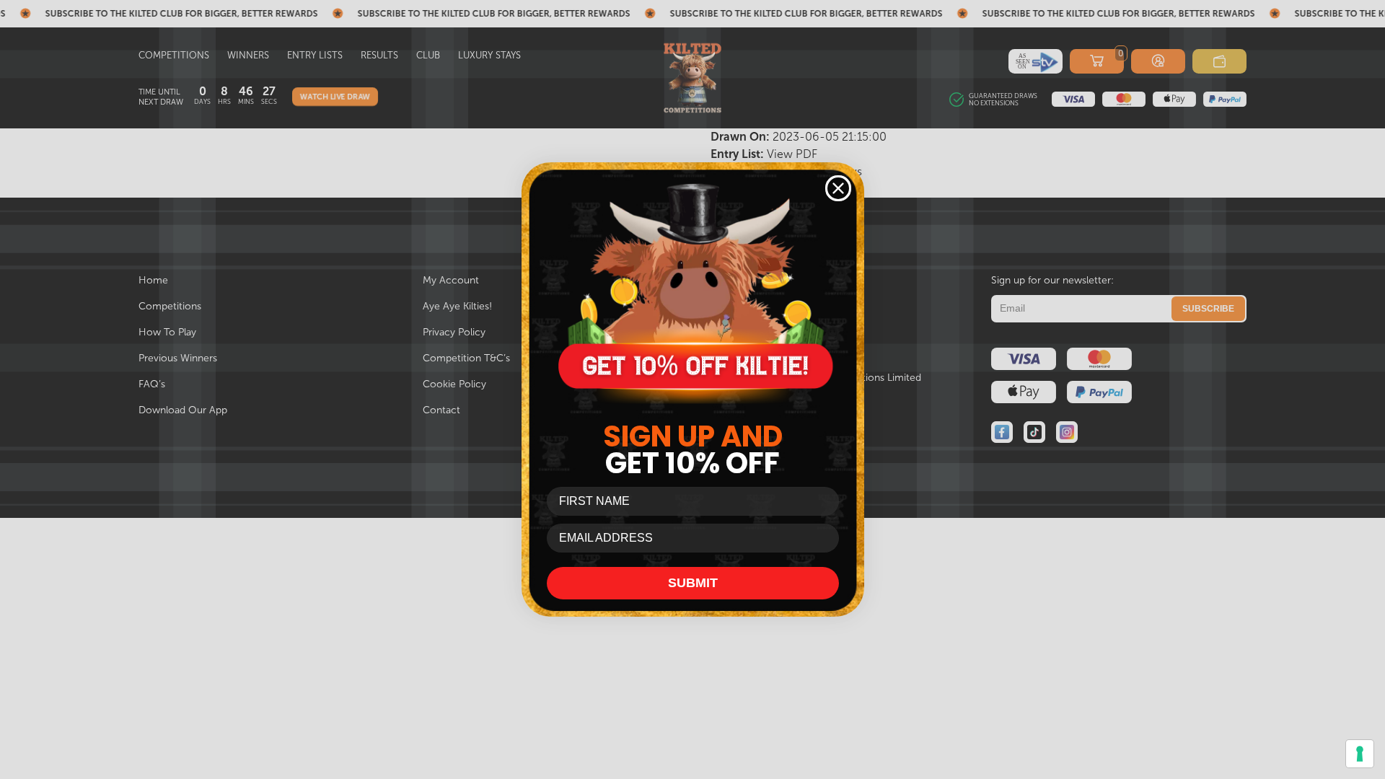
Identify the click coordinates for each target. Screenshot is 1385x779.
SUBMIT (693, 583)
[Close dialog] (838, 188)
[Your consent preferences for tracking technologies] (1359, 753)
